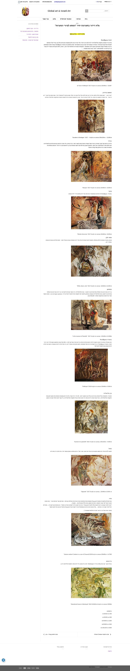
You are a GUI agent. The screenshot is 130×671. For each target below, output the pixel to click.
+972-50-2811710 (47, 1)
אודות (79, 19)
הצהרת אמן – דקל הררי (32, 34)
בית (86, 19)
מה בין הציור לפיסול (33, 37)
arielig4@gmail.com (59, 1)
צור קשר (46, 19)
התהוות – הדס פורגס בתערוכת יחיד (29, 31)
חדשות (110, 651)
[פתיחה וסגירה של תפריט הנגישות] (3, 660)
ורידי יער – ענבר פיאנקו (32, 28)
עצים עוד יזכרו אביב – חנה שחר (30, 40)
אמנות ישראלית (65, 19)
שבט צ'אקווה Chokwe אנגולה (101, 634)
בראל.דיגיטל (92, 667)
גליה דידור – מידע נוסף (77, 34)
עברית (100, 1)
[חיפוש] (86, 10)
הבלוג (77, 23)
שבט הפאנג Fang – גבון (51, 634)
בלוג (54, 19)
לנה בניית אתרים (103, 667)
